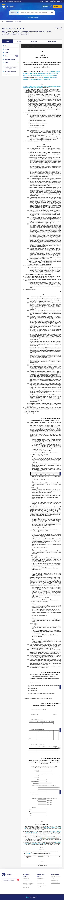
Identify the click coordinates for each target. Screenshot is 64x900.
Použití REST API (40, 883)
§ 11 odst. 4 (43, 838)
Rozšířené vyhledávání (33, 17)
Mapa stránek (26, 887)
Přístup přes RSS (40, 878)
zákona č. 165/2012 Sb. (43, 79)
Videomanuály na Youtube (8, 880)
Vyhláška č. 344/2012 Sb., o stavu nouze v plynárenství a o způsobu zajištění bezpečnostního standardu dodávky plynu (42, 87)
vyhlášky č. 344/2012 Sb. (31, 832)
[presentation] (39, 454)
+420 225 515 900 (55, 883)
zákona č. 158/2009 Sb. (50, 77)
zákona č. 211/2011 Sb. (29, 79)
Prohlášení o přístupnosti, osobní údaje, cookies (28, 884)
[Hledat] (52, 12)
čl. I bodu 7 (28, 856)
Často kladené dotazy (27, 881)
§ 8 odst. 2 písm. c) (55, 831)
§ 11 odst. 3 (40, 856)
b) (32, 843)
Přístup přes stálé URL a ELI (42, 887)
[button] (7, 41)
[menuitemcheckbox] (10, 56)
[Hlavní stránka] (3, 21)
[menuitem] (47, 6)
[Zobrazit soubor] (44, 686)
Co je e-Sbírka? (26, 878)
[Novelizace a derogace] (60, 291)
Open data (39, 881)
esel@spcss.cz (54, 880)
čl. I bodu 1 (28, 853)
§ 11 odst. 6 (47, 827)
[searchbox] (34, 12)
